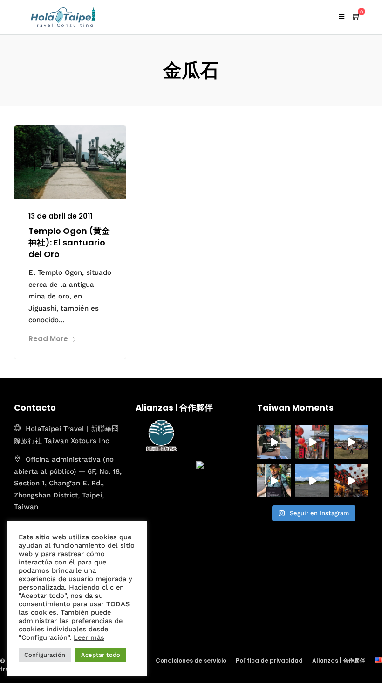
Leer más (89, 637)
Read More (48, 339)
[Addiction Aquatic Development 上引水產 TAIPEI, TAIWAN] (274, 442)
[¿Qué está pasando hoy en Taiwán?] (274, 480)
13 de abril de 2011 (60, 216)
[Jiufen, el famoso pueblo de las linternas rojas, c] (351, 480)
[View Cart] (356, 17)
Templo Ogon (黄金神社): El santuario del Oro (69, 242)
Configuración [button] (44, 654)
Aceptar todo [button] (100, 654)
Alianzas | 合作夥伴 (338, 660)
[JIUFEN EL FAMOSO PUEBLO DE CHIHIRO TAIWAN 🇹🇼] (312, 442)
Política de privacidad (269, 660)
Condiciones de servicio (191, 660)
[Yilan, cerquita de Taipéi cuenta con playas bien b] (312, 480)
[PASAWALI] (351, 442)
